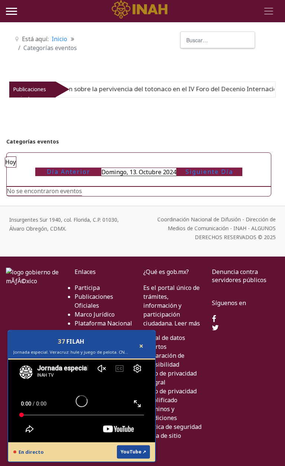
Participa (87, 288)
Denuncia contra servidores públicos (239, 276)
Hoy (10, 162)
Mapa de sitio (162, 436)
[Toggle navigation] (267, 11)
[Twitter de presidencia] (215, 328)
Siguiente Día (209, 172)
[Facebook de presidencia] (214, 319)
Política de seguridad (172, 427)
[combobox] (217, 40)
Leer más (187, 323)
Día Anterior (68, 172)
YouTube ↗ (133, 452)
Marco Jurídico (95, 314)
